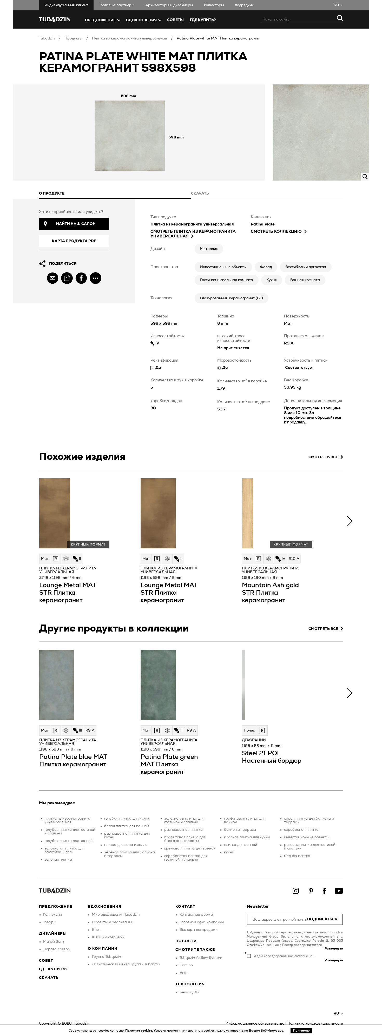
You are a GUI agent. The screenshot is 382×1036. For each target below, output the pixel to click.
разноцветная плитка (183, 830)
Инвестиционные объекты (223, 267)
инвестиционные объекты (306, 837)
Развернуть (334, 948)
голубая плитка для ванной (68, 841)
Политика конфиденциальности (315, 1023)
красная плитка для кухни (247, 837)
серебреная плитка (301, 830)
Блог (96, 930)
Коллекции (52, 915)
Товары (49, 922)
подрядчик (244, 5)
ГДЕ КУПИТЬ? (203, 20)
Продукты (73, 38)
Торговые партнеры (116, 5)
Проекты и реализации (112, 922)
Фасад (266, 267)
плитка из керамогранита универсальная (67, 820)
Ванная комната (305, 280)
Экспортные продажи (199, 930)
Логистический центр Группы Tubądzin (126, 964)
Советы (175, 20)
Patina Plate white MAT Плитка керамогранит (218, 38)
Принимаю (301, 1030)
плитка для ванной (240, 845)
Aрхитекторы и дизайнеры (169, 5)
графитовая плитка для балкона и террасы (185, 839)
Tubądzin (47, 38)
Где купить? (53, 969)
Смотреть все (323, 457)
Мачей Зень (53, 942)
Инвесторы (214, 5)
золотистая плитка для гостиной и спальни (184, 820)
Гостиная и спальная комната (226, 280)
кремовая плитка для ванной (189, 848)
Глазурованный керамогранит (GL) (231, 298)
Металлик (209, 249)
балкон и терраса (240, 830)
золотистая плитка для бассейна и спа (64, 850)
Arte (183, 973)
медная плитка (297, 856)
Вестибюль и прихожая (305, 267)
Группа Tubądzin (106, 957)
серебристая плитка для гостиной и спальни (185, 857)
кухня (229, 852)
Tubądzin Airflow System (201, 958)
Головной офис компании (202, 922)
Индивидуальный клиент (66, 5)
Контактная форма (196, 915)
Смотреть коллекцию (276, 232)
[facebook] (81, 278)
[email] (52, 278)
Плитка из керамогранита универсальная (129, 38)
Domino (186, 965)
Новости (186, 941)
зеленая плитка (58, 859)
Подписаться (322, 919)
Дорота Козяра (56, 949)
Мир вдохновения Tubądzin (116, 915)
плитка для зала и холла (126, 845)
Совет (46, 960)
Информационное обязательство (255, 1023)
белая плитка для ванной (126, 826)
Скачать (49, 978)
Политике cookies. (139, 1030)
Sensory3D (189, 992)
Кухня (272, 280)
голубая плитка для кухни (126, 818)
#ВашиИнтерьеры (108, 937)
